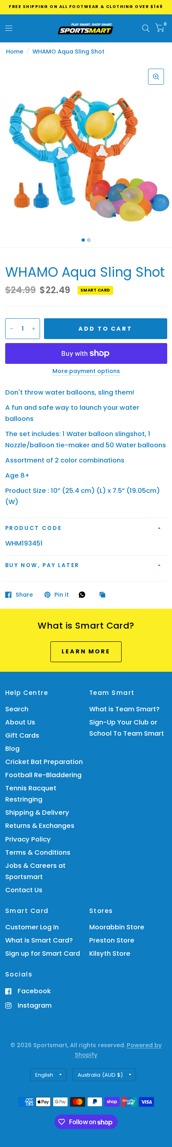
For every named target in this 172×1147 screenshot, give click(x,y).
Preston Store (111, 940)
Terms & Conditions (37, 852)
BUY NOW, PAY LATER (42, 565)
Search (16, 709)
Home (14, 52)
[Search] (145, 28)
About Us (20, 722)
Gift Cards (22, 735)
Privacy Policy (28, 839)
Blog (12, 748)
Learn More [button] (86, 651)
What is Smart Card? (39, 940)
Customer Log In (32, 927)
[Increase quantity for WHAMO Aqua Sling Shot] (34, 329)
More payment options (86, 371)
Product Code (33, 528)
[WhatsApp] (84, 594)
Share (24, 594)
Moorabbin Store (116, 927)
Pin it (61, 594)
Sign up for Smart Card (42, 953)
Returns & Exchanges (39, 825)
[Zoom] (156, 77)
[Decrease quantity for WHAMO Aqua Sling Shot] (12, 329)
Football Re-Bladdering (43, 775)
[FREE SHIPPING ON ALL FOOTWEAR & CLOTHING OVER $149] (86, 6)
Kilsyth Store (109, 953)
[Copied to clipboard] (104, 595)
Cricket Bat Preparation (44, 761)
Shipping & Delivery (37, 812)
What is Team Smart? (124, 709)
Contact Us (23, 890)
